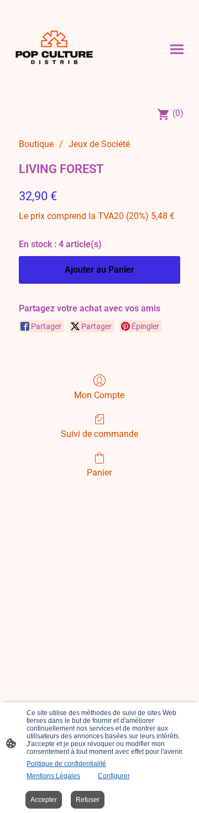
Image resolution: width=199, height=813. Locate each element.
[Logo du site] (54, 49)
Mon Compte (99, 395)
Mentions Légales (53, 776)
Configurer (114, 776)
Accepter (43, 800)
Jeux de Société (99, 144)
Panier (99, 472)
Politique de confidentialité (66, 764)
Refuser (88, 800)
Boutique (36, 144)
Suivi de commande (99, 434)
